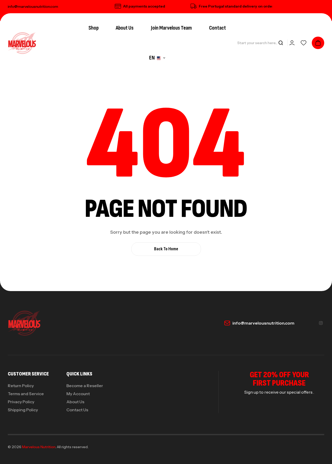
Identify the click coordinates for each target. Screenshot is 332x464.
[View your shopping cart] (318, 43)
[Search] (280, 42)
